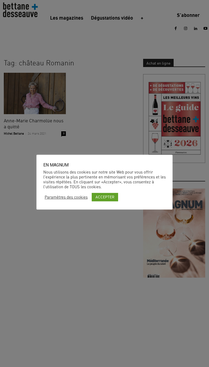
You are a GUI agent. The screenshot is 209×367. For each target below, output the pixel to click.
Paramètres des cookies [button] (66, 197)
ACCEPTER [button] (105, 197)
